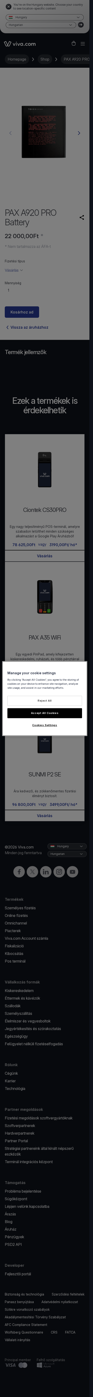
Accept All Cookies (44, 712)
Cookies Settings (44, 725)
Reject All (45, 700)
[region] (44, 698)
